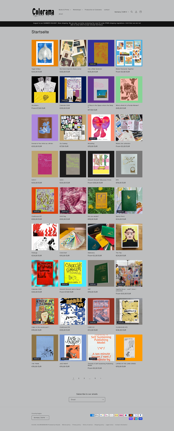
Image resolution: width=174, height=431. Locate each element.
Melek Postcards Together (125, 69)
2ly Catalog (63, 143)
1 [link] (73, 378)
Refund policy (66, 424)
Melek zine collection (123, 143)
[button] (65, 10)
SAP (89, 289)
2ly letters (35, 105)
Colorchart (63, 253)
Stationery (91, 253)
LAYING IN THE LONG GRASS (126, 363)
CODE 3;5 (91, 327)
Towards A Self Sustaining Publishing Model (100, 364)
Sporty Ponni (120, 216)
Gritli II (34, 180)
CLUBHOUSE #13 (121, 327)
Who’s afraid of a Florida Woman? (127, 105)
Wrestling (91, 143)
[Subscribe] (103, 399)
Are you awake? (93, 216)
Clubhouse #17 (37, 216)
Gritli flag (63, 216)
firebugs (34, 253)
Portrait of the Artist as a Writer (42, 143)
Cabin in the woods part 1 (40, 327)
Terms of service (88, 424)
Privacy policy (76, 424)
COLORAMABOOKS (42, 424)
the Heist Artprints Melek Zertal (70, 69)
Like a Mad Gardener (95, 69)
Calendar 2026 (65, 105)
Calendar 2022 (37, 289)
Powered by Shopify (54, 424)
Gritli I (62, 180)
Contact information (121, 424)
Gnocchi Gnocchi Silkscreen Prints (99, 180)
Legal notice (109, 424)
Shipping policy (99, 424)
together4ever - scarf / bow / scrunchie (126, 290)
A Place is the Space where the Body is (100, 106)
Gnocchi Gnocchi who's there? (70, 289)
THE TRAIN (35, 363)
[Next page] (100, 378)
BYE (117, 180)
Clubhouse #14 (65, 327)
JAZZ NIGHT (64, 363)
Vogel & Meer (36, 69)
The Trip (119, 253)
